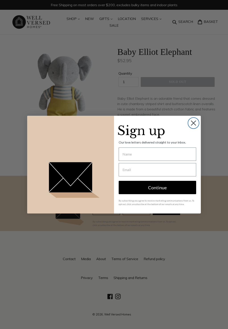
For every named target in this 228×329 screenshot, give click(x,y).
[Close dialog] (193, 123)
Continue (157, 187)
